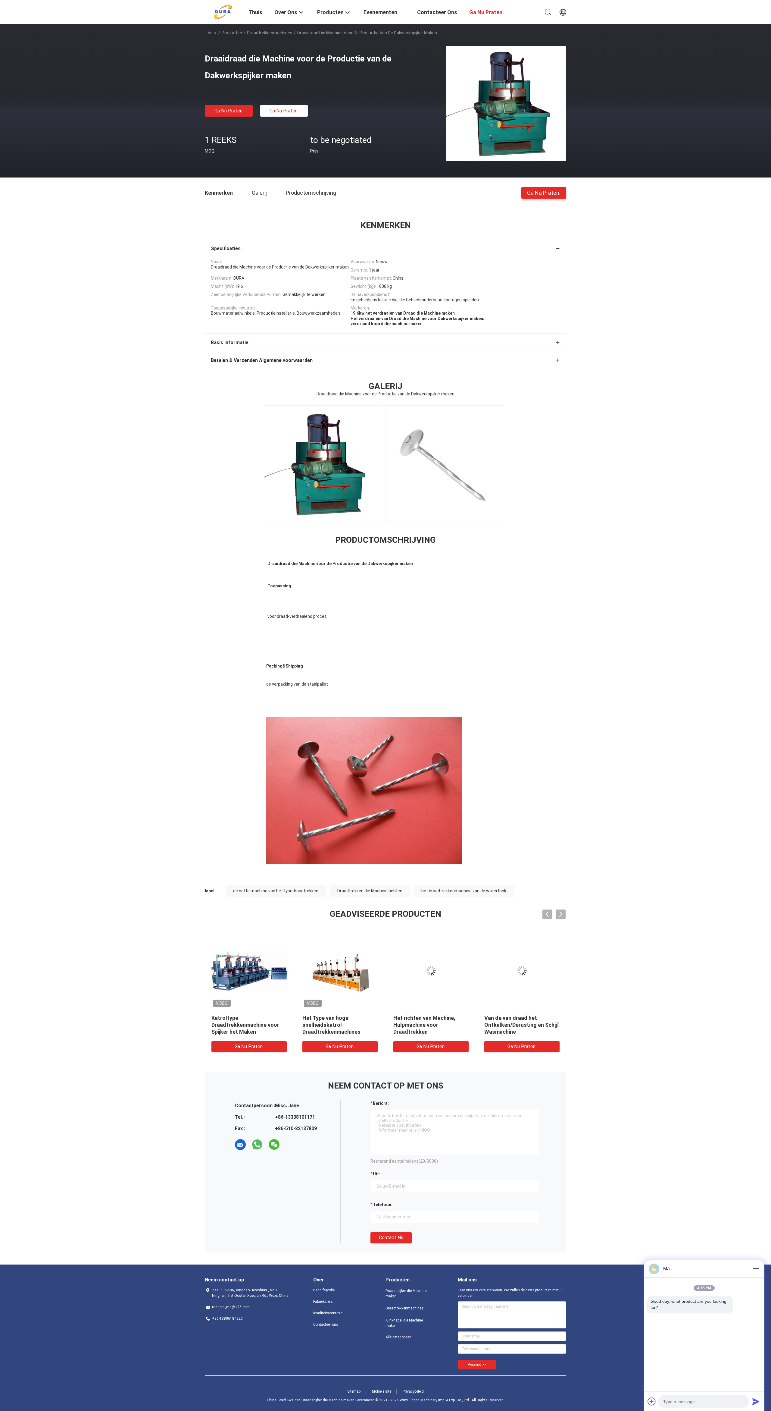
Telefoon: (382, 1204)
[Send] (756, 1401)
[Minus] (756, 1268)
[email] (240, 1144)
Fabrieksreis (323, 1301)
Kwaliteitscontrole (327, 1313)
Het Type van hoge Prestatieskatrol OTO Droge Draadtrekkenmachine (337, 1025)
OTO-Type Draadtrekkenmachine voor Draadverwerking (427, 1025)
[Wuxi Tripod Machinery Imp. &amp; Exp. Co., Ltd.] (223, 11)
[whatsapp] (257, 1144)
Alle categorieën (398, 1337)
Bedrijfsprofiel (324, 1290)
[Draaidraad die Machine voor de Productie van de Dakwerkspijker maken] (506, 103)
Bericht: (381, 1103)
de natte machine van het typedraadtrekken (275, 890)
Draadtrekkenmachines (269, 32)
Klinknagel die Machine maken (404, 1323)
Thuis (210, 32)
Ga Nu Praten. (228, 111)
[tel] (291, 1144)
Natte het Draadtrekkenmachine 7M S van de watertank (245, 1025)
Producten (232, 32)
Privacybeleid (413, 1391)
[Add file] (652, 1401)
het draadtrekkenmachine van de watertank (463, 890)
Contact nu (391, 1237)
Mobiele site (381, 1391)
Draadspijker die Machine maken (406, 1293)
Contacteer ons (325, 1324)
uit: (376, 1173)
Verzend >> (477, 1364)
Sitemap (354, 1391)
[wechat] (274, 1144)
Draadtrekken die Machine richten (369, 890)
